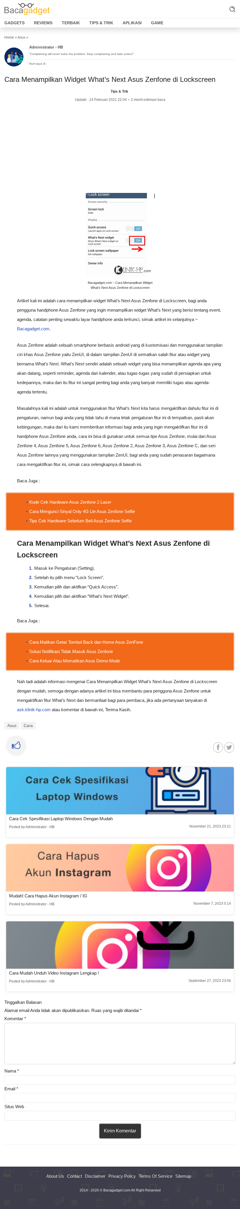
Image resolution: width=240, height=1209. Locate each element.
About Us (55, 1176)
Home (9, 37)
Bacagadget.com (33, 328)
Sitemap (183, 1176)
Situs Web (14, 1106)
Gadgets (14, 22)
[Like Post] (16, 745)
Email (11, 1088)
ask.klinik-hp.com (34, 709)
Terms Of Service (155, 1176)
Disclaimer (95, 1176)
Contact (74, 1176)
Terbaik (71, 22)
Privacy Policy (122, 1176)
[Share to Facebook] (218, 747)
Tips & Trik (101, 22)
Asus (21, 37)
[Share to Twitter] (229, 747)
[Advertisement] (120, 148)
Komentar (15, 1018)
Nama (11, 1070)
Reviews (43, 22)
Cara (28, 725)
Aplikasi (132, 22)
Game (157, 22)
